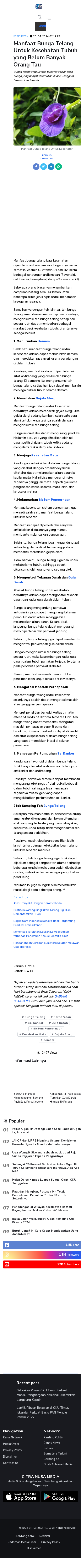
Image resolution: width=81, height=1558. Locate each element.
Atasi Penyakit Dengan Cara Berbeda (38, 903)
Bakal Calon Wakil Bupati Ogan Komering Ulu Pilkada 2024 (43, 1220)
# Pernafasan (61, 1017)
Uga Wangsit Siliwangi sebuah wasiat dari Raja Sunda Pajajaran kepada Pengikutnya (44, 1154)
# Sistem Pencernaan (46, 1028)
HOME (43, 26)
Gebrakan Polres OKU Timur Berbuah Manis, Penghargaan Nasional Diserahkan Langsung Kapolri (46, 1395)
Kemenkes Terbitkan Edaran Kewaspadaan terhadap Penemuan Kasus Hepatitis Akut (41, 933)
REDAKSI (47, 155)
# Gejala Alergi (63, 1034)
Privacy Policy (12, 1450)
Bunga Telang (54, 806)
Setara (48, 1448)
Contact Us (10, 1463)
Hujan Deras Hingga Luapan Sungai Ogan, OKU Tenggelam (44, 1181)
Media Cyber (11, 1444)
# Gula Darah (58, 1022)
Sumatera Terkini (55, 1453)
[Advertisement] (40, 216)
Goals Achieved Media (58, 1464)
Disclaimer (10, 1456)
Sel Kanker (66, 753)
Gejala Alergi (46, 398)
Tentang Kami (25, 1536)
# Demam (47, 1040)
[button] (39, 17)
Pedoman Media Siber (22, 1542)
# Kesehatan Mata (32, 1034)
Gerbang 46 (51, 1459)
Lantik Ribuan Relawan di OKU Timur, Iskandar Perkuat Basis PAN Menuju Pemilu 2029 (43, 1412)
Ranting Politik (53, 1437)
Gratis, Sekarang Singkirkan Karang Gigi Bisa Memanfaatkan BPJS (42, 912)
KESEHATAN (21, 36)
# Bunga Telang (33, 1017)
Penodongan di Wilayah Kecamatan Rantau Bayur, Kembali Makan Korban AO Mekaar (42, 1208)
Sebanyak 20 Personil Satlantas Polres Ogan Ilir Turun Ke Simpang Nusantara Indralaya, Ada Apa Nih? (45, 1168)
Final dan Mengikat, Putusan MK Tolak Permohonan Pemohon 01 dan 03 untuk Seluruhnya (39, 1195)
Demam (44, 341)
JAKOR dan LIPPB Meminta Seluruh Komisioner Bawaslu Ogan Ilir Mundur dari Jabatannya (44, 1142)
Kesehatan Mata (44, 455)
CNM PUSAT (47, 158)
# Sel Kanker (34, 1022)
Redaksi (44, 1536)
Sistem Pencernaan (54, 500)
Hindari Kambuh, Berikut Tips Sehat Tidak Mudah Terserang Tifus (65, 1098)
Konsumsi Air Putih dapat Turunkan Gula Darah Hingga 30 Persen (29, 1098)
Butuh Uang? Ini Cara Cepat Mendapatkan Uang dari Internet (45, 1232)
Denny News (52, 1443)
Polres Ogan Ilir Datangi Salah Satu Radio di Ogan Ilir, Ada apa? (46, 1130)
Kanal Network (12, 1437)
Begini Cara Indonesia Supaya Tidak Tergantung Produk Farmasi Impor (44, 923)
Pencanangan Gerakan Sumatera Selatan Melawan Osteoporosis (47, 945)
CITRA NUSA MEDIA (40, 1527)
